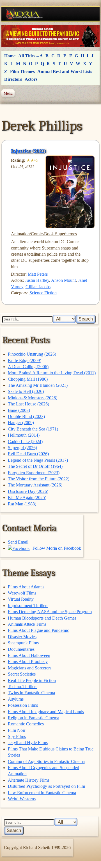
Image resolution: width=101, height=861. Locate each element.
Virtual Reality (21, 599)
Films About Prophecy (28, 661)
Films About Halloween (29, 655)
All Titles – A (30, 55)
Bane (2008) (19, 410)
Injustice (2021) (28, 151)
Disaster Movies (22, 636)
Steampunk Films (23, 642)
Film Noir (16, 730)
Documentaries (21, 649)
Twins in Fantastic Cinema (31, 692)
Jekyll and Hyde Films (28, 742)
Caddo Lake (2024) (25, 441)
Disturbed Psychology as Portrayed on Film (46, 786)
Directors (13, 79)
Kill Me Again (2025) (27, 497)
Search (86, 319)
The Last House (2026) (28, 404)
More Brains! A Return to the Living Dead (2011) (52, 372)
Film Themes (22, 71)
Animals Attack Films (27, 624)
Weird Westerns (22, 798)
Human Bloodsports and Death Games (42, 618)
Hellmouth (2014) (24, 435)
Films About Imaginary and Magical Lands (46, 711)
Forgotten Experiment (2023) (33, 472)
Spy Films (17, 736)
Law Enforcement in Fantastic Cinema (42, 792)
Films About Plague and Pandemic (38, 630)
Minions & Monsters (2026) (32, 397)
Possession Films (23, 705)
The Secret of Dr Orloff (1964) (35, 466)
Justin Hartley (37, 280)
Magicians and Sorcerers (29, 668)
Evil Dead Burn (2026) (28, 453)
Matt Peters (38, 274)
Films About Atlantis (26, 586)
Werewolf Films (22, 593)
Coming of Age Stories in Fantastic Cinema (46, 761)
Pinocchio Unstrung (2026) (32, 354)
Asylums (16, 699)
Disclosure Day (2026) (28, 491)
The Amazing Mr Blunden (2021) (38, 385)
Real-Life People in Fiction (32, 680)
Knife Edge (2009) (24, 360)
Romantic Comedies (26, 723)
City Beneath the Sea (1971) (33, 429)
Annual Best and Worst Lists (64, 71)
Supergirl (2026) (22, 447)
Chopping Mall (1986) (28, 379)
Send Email (18, 542)
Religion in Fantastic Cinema (33, 717)
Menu (8, 93)
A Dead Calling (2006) (28, 366)
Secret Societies (22, 674)
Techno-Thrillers (22, 686)
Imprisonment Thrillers (28, 605)
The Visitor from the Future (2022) (38, 478)
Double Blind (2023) (26, 416)
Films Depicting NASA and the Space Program (50, 611)
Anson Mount (63, 280)
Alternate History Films (28, 780)
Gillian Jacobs (38, 286)
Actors (31, 79)
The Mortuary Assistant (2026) (35, 485)
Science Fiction (43, 292)
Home (9, 55)
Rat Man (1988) (22, 504)
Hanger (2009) (21, 422)
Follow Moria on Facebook (56, 548)
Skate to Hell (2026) (26, 391)
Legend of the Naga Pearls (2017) (38, 460)
